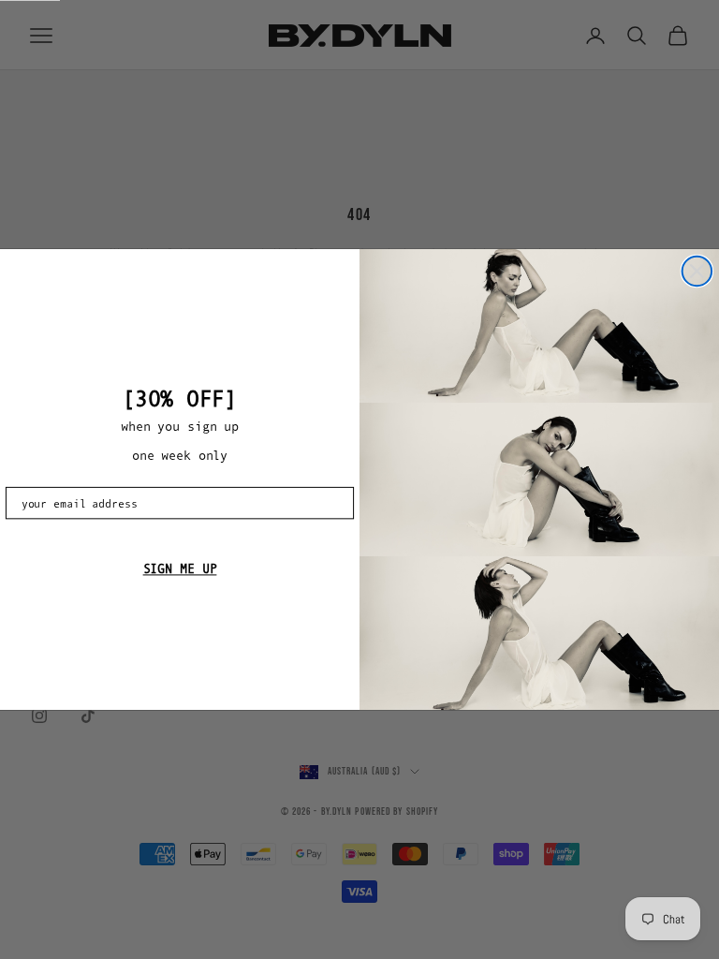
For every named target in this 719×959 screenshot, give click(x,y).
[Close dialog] (697, 272)
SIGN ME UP (180, 569)
